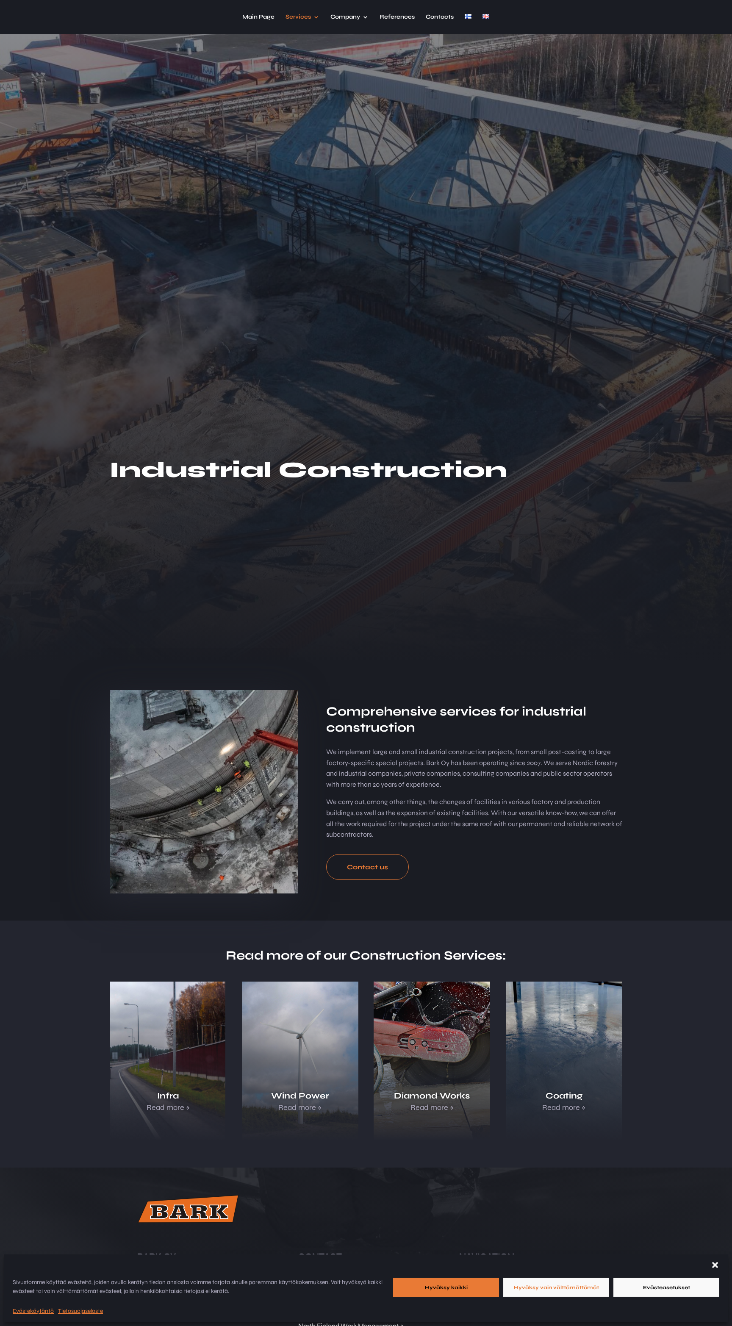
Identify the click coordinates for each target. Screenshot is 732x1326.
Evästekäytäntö (33, 1311)
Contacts (440, 17)
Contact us (367, 867)
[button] (715, 1265)
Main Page (258, 17)
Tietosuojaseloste (80, 1311)
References (397, 17)
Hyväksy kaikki (446, 1287)
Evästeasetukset (666, 1287)
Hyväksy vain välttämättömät (556, 1287)
